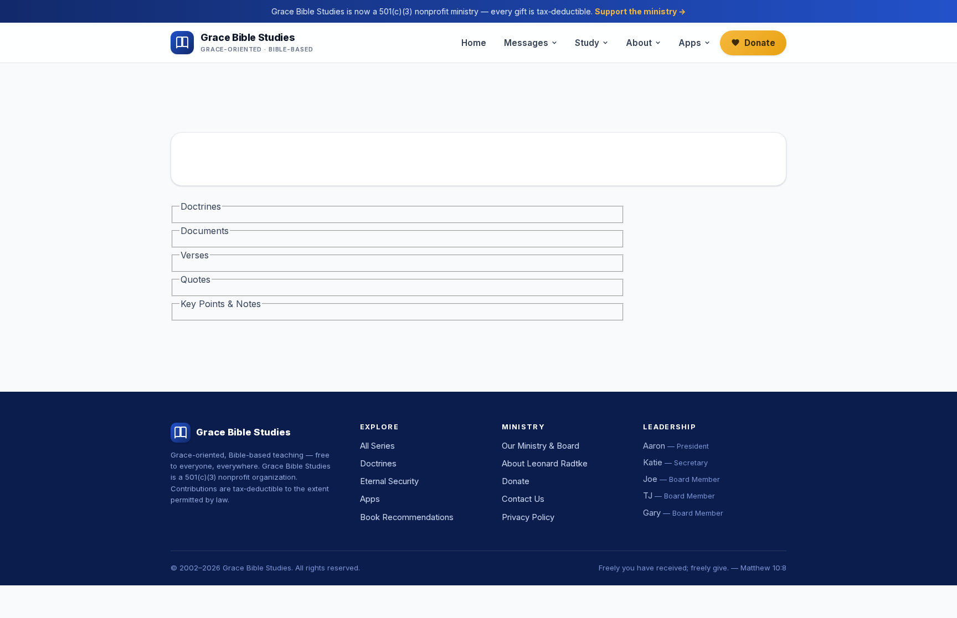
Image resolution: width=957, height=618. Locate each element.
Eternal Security (389, 481)
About (639, 43)
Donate (759, 43)
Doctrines (378, 464)
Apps (689, 43)
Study (587, 43)
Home (473, 43)
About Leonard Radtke (545, 464)
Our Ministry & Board (540, 446)
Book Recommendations (407, 517)
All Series (377, 446)
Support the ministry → (640, 11)
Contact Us (523, 499)
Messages (526, 43)
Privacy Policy (528, 517)
